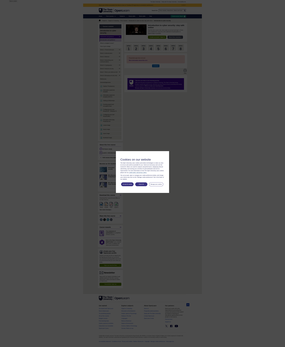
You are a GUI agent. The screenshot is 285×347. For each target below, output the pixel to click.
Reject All (141, 184)
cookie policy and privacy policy (138, 172)
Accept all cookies (127, 184)
